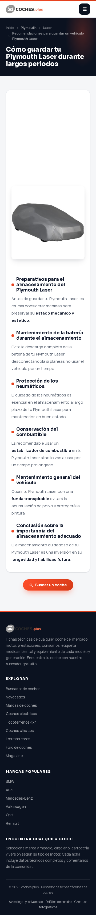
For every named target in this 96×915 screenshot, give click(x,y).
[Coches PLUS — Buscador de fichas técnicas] (25, 9)
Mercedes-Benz (19, 798)
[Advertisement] (48, 143)
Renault (12, 823)
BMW (10, 781)
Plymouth (29, 27)
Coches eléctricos (21, 713)
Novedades (15, 697)
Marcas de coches (21, 705)
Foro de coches (19, 747)
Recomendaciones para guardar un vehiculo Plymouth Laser (48, 36)
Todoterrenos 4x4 (21, 722)
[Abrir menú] (84, 9)
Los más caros (18, 738)
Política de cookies (59, 901)
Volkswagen (16, 806)
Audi (9, 790)
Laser (47, 27)
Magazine (14, 755)
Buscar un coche (51, 584)
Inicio (10, 27)
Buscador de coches (23, 688)
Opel (9, 814)
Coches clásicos (20, 730)
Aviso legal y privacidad (26, 901)
